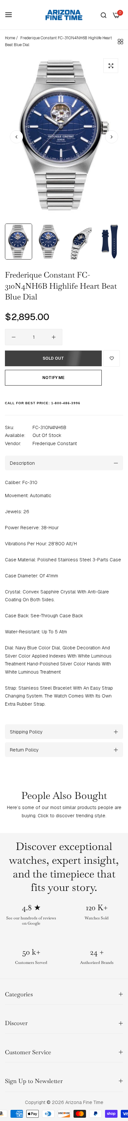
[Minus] (13, 337)
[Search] (103, 15)
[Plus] (53, 337)
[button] (111, 136)
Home (10, 38)
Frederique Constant (54, 443)
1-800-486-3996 (65, 403)
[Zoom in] (110, 65)
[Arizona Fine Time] (64, 15)
